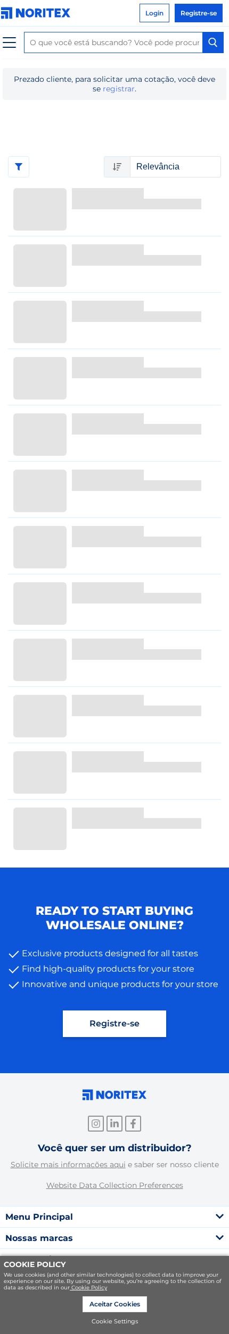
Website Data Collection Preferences (114, 1185)
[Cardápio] (9, 42)
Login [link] (154, 13)
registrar (119, 89)
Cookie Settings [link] (115, 1321)
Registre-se (114, 1023)
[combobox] (124, 42)
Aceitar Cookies (114, 1304)
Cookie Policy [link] (89, 1287)
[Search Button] (213, 42)
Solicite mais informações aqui (68, 1164)
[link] (38, 13)
